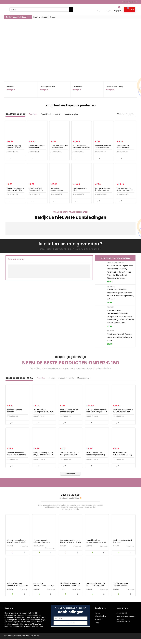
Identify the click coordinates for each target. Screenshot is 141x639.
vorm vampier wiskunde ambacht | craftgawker (95, 584)
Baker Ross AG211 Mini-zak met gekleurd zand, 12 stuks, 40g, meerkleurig (69, 455)
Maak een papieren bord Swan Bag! (122, 541)
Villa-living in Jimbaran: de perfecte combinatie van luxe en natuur (70, 585)
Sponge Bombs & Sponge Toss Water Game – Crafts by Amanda (70, 542)
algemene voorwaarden (126, 616)
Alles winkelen (100, 616)
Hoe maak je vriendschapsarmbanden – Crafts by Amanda (43, 585)
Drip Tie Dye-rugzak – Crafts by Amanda (121, 584)
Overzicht (99, 619)
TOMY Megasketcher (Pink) (80, 189)
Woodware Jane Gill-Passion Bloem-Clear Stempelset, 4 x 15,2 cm (119, 337)
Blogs (52, 17)
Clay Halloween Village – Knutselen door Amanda (16, 541)
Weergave (11, 90)
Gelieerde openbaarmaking (123, 620)
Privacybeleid (122, 613)
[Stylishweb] (27, 535)
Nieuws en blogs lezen (129, 2)
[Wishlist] (107, 8)
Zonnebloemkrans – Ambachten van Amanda (96, 541)
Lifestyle (63, 589)
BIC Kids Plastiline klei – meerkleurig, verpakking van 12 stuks (95, 455)
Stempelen (110, 307)
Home (97, 613)
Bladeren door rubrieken (16, 17)
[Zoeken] (71, 9)
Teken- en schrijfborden (115, 262)
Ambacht (10, 546)
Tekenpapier (111, 286)
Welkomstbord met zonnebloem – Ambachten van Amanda (17, 585)
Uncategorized (38, 546)
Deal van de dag (40, 17)
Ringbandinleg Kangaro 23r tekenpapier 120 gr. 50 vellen (15, 190)
